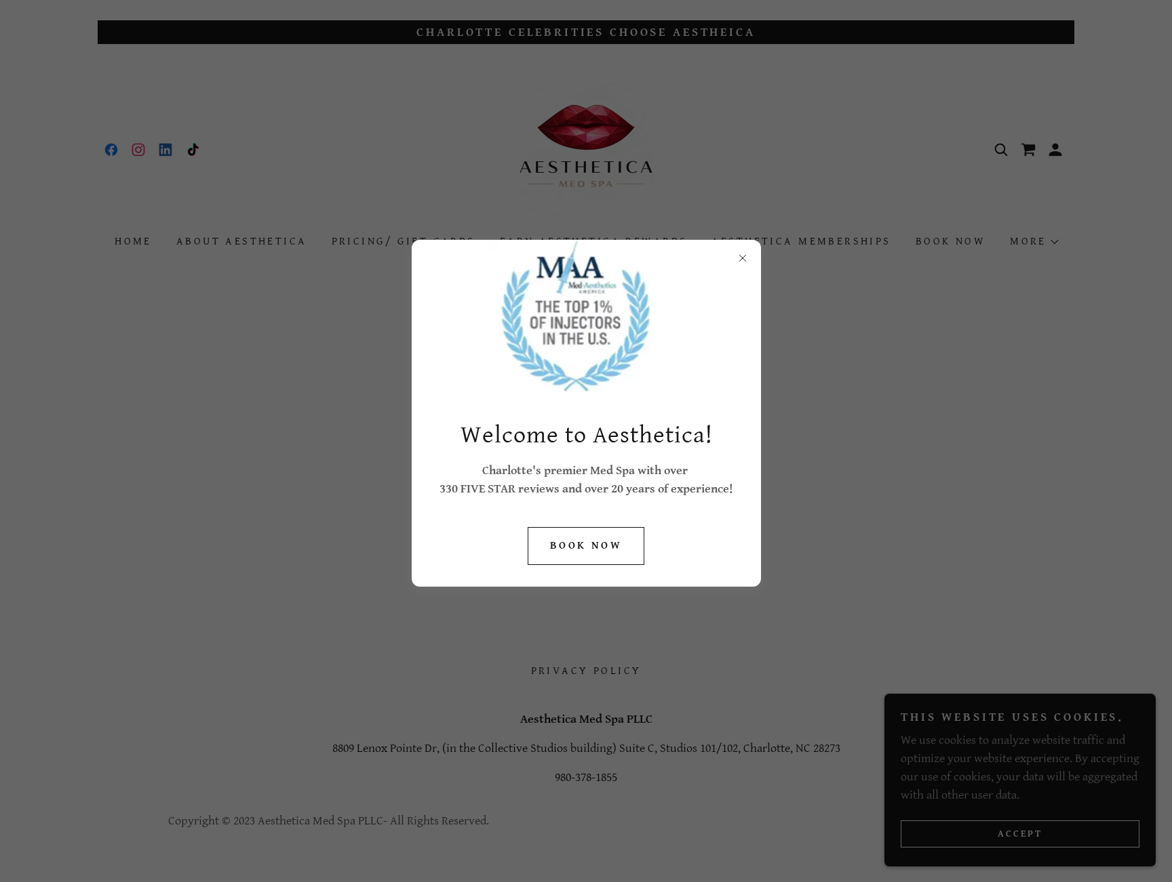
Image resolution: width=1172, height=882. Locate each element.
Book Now (586, 545)
